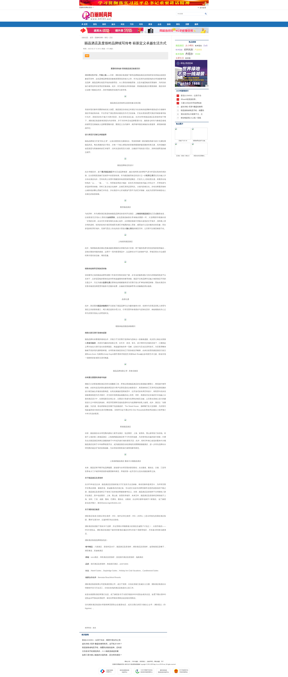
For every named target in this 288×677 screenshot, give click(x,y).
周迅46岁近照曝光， (200, 156)
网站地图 (157, 661)
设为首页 (203, 8)
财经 (104, 24)
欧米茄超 (179, 50)
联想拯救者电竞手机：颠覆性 (192, 110)
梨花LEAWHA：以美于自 (191, 96)
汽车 (132, 24)
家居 (150, 24)
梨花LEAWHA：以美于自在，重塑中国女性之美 (101, 640)
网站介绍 (127, 661)
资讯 (95, 24)
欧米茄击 (198, 46)
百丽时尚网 (99, 37)
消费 (187, 24)
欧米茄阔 (180, 54)
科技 (122, 24)
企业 (159, 24)
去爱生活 (180, 58)
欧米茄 (187, 58)
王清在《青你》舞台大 (183, 156)
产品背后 (198, 50)
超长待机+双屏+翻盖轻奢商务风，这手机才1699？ (102, 644)
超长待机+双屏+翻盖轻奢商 (192, 107)
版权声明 (150, 661)
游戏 (169, 24)
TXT (162, 661)
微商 (196, 24)
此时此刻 (188, 49)
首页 (86, 24)
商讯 (178, 24)
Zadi (205, 45)
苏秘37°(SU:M (183, 140)
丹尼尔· (189, 53)
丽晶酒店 (180, 45)
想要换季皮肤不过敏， (199, 140)
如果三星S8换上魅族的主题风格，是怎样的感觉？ (102, 655)
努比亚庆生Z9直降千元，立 (192, 114)
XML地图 (135, 661)
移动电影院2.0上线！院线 (191, 118)
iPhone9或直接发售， (189, 99)
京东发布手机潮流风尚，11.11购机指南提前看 (100, 651)
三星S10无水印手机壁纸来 (191, 103)
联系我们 (142, 661)
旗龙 (94, 628)
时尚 (141, 24)
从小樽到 (189, 45)
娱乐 (113, 24)
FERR (197, 54)
